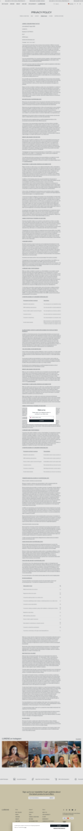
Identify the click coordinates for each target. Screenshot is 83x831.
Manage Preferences (59, 828)
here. (25, 827)
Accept (59, 825)
